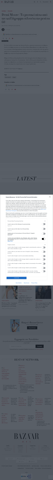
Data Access (26, 282)
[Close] (50, 197)
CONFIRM (16, 277)
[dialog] (26, 240)
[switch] (43, 224)
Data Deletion (19, 282)
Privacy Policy (34, 282)
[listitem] (26, 221)
